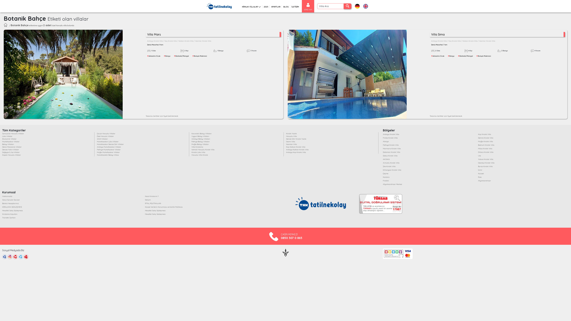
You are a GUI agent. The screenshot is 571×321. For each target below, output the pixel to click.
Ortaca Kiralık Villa (485, 152)
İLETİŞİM (295, 6)
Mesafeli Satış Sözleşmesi (12, 210)
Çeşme (385, 173)
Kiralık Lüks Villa (198, 152)
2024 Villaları (102, 139)
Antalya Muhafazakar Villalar (109, 147)
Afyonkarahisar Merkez (392, 184)
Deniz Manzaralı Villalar (12, 147)
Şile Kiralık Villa (389, 166)
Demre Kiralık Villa (485, 138)
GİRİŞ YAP (308, 9)
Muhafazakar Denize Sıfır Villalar (110, 144)
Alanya (386, 141)
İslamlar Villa (291, 144)
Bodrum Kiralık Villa (486, 145)
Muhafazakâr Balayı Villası (108, 155)
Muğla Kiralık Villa (485, 141)
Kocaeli (481, 173)
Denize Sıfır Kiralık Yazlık (296, 139)
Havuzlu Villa (291, 136)
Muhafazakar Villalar (10, 141)
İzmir (480, 170)
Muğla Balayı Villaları (200, 144)
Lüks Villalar (7, 136)
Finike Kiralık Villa (390, 138)
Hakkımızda (7, 196)
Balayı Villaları (8, 144)
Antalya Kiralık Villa (391, 134)
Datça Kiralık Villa (390, 156)
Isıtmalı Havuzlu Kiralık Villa (203, 149)
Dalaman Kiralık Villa (391, 152)
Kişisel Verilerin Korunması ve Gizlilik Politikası (164, 207)
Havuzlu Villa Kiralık (200, 155)
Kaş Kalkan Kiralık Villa (295, 147)
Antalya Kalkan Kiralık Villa (297, 149)
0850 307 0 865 (291, 238)
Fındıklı (386, 181)
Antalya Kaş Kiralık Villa (296, 152)
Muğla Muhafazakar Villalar (108, 152)
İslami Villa (290, 141)
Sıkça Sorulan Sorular (11, 200)
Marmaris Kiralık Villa (392, 148)
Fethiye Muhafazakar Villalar (109, 149)
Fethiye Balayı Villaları (201, 141)
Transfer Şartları (9, 218)
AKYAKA (386, 159)
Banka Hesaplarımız (10, 203)
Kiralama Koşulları (9, 214)
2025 (266, 6)
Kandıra (386, 177)
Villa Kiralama (197, 147)
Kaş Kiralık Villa (484, 134)
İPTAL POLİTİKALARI (153, 203)
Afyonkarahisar (484, 181)
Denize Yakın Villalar (10, 149)
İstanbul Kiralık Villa (486, 163)
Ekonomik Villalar (9, 139)
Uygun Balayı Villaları (200, 136)
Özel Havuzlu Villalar (105, 136)
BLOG (286, 6)
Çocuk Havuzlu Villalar (106, 133)
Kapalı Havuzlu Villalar (11, 155)
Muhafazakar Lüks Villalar (108, 141)
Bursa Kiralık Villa (485, 166)
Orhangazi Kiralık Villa (392, 170)
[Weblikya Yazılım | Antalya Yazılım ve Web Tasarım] (285, 252)
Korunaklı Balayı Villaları (202, 133)
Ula (479, 156)
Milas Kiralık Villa (485, 148)
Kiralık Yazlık (291, 133)
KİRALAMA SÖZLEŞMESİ (12, 207)
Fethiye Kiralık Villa (391, 145)
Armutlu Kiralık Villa (391, 163)
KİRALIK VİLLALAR (250, 6)
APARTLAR (275, 6)
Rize (479, 177)
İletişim (148, 200)
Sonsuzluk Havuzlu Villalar (13, 133)
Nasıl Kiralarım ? (152, 196)
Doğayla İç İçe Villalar (11, 152)
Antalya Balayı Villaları (201, 139)
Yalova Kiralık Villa (485, 159)
